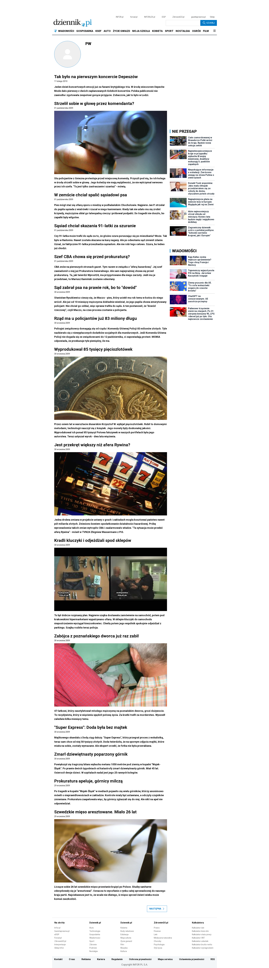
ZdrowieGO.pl (178, 17)
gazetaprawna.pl (198, 17)
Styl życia (158, 948)
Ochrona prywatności (140, 959)
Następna (155, 908)
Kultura (123, 951)
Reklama (86, 959)
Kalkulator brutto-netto (202, 944)
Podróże (93, 948)
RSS (213, 959)
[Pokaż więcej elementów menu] (214, 31)
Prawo (157, 928)
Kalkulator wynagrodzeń (202, 948)
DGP (164, 17)
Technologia (94, 931)
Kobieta (123, 928)
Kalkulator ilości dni (200, 931)
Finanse (157, 931)
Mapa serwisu (165, 959)
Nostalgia (93, 951)
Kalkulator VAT (198, 938)
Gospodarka (94, 934)
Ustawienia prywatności (191, 959)
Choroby (157, 941)
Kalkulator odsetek (200, 941)
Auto (91, 928)
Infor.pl (57, 928)
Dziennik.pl (95, 922)
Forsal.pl (58, 938)
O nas (72, 959)
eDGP (56, 934)
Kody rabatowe (127, 931)
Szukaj (210, 23)
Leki (155, 934)
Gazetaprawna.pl (61, 931)
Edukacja (124, 934)
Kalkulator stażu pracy (201, 934)
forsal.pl (133, 17)
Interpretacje (60, 944)
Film (122, 944)
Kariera (101, 959)
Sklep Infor (59, 948)
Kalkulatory (198, 922)
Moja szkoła (125, 938)
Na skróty (59, 922)
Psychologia (159, 944)
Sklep (212, 17)
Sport (91, 941)
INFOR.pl (119, 17)
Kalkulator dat (198, 928)
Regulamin (117, 959)
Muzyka (123, 948)
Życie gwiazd (126, 941)
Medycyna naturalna (163, 938)
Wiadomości (94, 938)
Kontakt (58, 959)
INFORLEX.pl (149, 17)
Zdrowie (93, 944)
